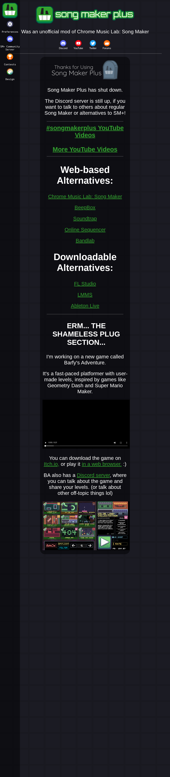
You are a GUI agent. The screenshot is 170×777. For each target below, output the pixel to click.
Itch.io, (51, 464)
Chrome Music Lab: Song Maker (85, 196)
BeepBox (85, 207)
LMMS (85, 295)
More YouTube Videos (85, 149)
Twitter (92, 48)
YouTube (78, 48)
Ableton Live (85, 306)
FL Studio (85, 284)
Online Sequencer (85, 230)
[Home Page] (10, 10)
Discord (63, 48)
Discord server (93, 475)
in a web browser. (102, 464)
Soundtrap (85, 218)
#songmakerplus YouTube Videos (85, 131)
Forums (107, 48)
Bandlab (85, 241)
